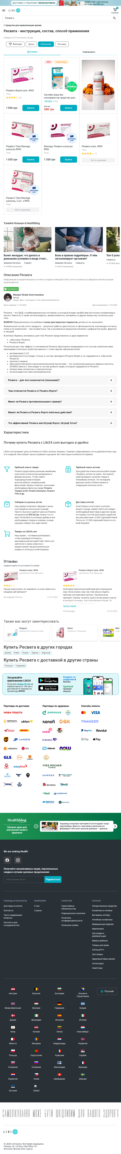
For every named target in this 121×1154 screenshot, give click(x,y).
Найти (115, 18)
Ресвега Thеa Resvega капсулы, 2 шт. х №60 (18, 199)
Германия (20, 665)
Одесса (35, 653)
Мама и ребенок (100, 940)
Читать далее (69, 606)
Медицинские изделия (103, 924)
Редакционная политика (73, 913)
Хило (70, 628)
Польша (9, 665)
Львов (25, 653)
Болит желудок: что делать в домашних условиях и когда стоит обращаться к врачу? (25, 257)
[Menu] (3, 10)
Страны (38, 910)
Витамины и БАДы (101, 915)
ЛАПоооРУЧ (98, 950)
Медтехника (98, 929)
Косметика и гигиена (102, 910)
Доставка (32, 51)
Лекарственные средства (104, 906)
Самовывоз (89, 52)
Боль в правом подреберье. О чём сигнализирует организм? (76, 257)
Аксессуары (98, 963)
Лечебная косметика (102, 919)
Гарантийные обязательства (68, 907)
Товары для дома (100, 945)
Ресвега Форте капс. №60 (20, 90)
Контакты (8, 910)
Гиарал (23, 628)
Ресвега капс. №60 (92, 146)
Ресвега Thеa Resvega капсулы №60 (18, 148)
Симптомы (97, 968)
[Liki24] (11, 1131)
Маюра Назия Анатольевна (28, 294)
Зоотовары (97, 954)
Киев (16, 653)
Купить (31, 108)
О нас (37, 906)
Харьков (46, 653)
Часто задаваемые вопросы (13, 916)
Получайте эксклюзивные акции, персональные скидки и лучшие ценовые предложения (31, 870)
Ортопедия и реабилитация (99, 934)
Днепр (8, 653)
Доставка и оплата (13, 906)
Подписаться (53, 879)
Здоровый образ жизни (103, 959)
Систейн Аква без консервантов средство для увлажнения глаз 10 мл (59, 97)
